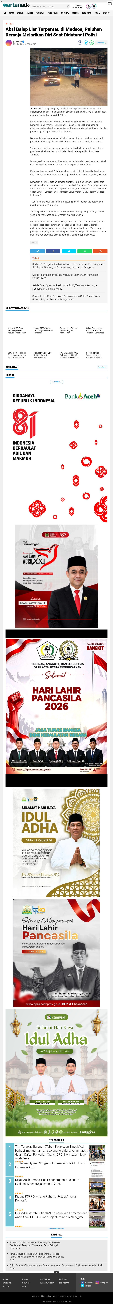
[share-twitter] (86, 42)
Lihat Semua (56, 382)
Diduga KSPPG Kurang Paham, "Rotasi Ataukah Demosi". (46, 1198)
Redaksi (35, 1296)
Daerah (20, 13)
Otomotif (107, 13)
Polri (24, 1286)
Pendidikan (53, 13)
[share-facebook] (80, 42)
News (11, 13)
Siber (49, 1296)
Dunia (97, 13)
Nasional (40, 13)
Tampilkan (101, 367)
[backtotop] (56, 1273)
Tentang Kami (65, 1296)
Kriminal (65, 13)
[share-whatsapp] (91, 42)
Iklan (43, 1296)
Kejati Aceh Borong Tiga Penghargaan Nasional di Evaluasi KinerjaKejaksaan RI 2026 (47, 1182)
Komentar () (101, 43)
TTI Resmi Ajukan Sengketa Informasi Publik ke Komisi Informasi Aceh (51, 1165)
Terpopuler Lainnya (56, 1229)
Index (55, 1296)
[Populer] (94, 6)
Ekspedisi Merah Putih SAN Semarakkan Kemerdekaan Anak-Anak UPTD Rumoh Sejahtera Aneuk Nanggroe (51, 1215)
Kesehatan (86, 13)
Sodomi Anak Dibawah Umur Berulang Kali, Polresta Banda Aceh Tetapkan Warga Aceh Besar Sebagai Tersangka (35, 1245)
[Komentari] (100, 251)
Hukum (30, 13)
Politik (75, 13)
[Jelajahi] (110, 3)
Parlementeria (47, 1283)
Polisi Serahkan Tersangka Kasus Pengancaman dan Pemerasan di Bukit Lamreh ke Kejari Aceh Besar (56, 1266)
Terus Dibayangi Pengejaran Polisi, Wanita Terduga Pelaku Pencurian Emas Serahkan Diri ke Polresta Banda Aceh (37, 1257)
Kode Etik (77, 1296)
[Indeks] (88, 6)
